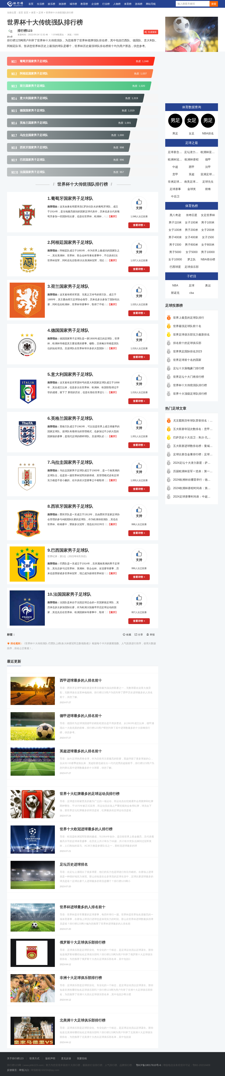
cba (191, 292)
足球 (40, 12)
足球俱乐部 (192, 266)
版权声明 (50, 1058)
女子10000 (175, 259)
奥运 (208, 285)
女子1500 (208, 237)
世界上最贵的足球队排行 (188, 317)
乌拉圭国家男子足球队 (72, 462)
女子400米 (191, 237)
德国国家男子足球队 (70, 330)
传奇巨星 (191, 215)
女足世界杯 (208, 215)
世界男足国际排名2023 (187, 351)
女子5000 (192, 252)
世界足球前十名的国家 (187, 359)
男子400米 (175, 237)
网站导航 (151, 3)
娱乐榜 (51, 3)
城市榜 (73, 3)
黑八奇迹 (175, 215)
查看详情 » (139, 225)
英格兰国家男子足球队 (72, 418)
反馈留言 (12, 1070)
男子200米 (191, 229)
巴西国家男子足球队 (70, 550)
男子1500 (175, 244)
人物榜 (117, 3)
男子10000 (208, 252)
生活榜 (40, 3)
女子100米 (191, 222)
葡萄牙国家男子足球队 (72, 198)
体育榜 (127, 3)
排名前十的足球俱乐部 (187, 342)
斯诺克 (175, 292)
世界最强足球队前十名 (187, 326)
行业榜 (106, 3)
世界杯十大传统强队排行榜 (59, 12)
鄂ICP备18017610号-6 (148, 1065)
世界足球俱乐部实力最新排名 (191, 334)
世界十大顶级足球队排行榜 (190, 393)
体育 (33, 12)
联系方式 (34, 1058)
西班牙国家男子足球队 (72, 506)
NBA (175, 285)
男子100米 (207, 222)
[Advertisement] (191, 76)
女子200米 (207, 229)
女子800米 (207, 244)
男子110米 (175, 222)
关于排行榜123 (15, 1058)
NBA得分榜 (208, 259)
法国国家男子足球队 (72, 594)
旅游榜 (62, 3)
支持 (139, 208)
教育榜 (84, 3)
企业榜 (95, 3)
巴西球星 (175, 266)
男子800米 (191, 244)
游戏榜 (138, 3)
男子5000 (175, 252)
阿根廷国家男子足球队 (72, 242)
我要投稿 (82, 1058)
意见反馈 (66, 1058)
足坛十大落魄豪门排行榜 (188, 368)
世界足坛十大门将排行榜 (188, 376)
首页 (30, 3)
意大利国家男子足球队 (72, 374)
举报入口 (24, 1070)
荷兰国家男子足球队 (70, 286)
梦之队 (191, 259)
